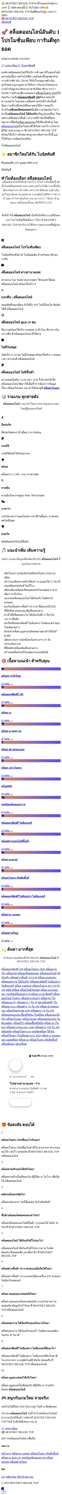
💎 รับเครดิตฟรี (26, 65)
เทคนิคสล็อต (39, 1031)
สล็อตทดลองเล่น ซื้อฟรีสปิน (17, 1014)
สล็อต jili (46, 998)
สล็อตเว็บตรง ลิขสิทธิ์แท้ (43, 1039)
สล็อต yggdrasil (23, 985)
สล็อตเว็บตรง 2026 (34, 969)
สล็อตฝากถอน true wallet (20, 1027)
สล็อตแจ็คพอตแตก (28, 973)
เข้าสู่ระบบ (27, 1476)
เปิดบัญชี (6, 22)
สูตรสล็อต (21, 1043)
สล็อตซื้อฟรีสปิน (34, 1023)
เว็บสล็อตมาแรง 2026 (29, 1035)
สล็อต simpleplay (47, 977)
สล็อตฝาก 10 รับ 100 (27, 1006)
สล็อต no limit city (11, 1457)
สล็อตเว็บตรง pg (22, 1031)
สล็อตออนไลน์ (9, 126)
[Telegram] (2, 1488)
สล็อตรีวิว (18, 1023)
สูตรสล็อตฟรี (45, 1002)
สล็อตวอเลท (30, 1019)
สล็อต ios (24, 1039)
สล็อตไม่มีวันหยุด (30, 990)
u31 (56, 134)
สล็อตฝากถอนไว (30, 998)
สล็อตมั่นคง (8, 1043)
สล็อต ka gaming (21, 1453)
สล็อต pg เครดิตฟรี (41, 994)
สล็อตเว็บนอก (14, 1019)
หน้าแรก (6, 1453)
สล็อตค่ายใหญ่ (18, 1461)
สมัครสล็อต (12, 990)
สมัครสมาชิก (13, 1476)
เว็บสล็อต (39, 1014)
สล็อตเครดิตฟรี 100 (12, 969)
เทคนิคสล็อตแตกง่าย (18, 994)
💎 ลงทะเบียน (9, 65)
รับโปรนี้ (22, 1102)
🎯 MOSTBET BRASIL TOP (17, 18)
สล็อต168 (11, 973)
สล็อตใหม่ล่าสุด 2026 (18, 1010)
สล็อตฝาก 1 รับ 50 (27, 1002)
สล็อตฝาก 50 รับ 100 (42, 1010)
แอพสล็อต (12, 1039)
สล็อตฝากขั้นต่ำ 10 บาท (23, 977)
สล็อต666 (6, 1031)
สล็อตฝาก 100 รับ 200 (47, 1027)
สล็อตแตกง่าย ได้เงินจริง (15, 981)
